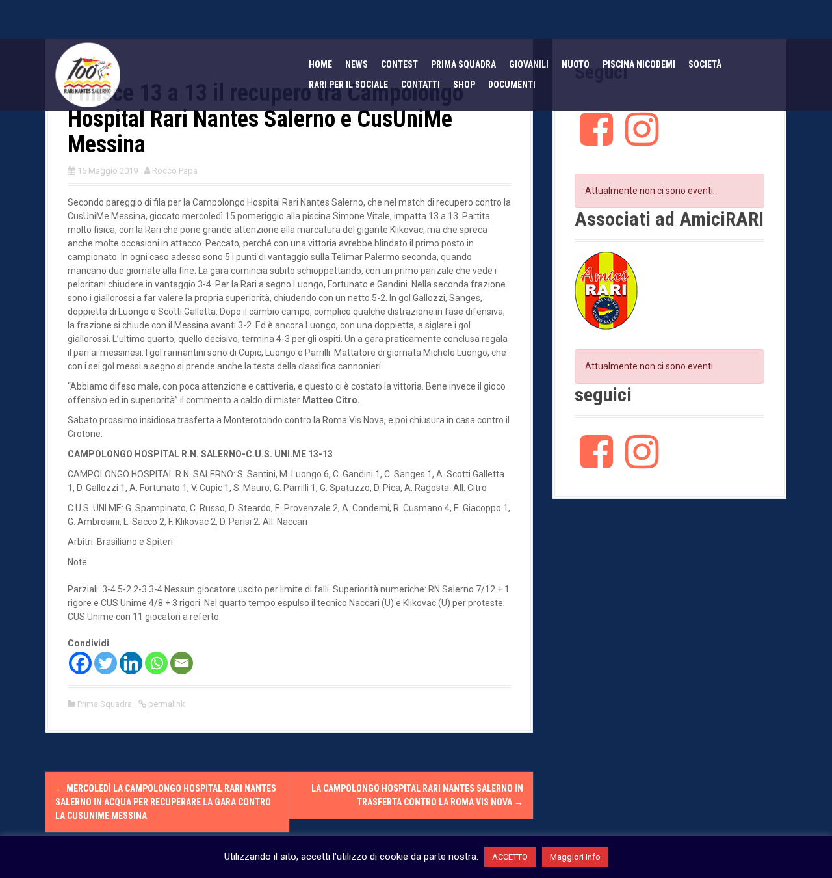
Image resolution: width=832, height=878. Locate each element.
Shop (464, 84)
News (356, 64)
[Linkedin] (131, 663)
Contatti (420, 84)
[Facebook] (80, 663)
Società (705, 64)
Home (320, 64)
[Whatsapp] (156, 663)
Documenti (512, 84)
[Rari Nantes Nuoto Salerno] (87, 74)
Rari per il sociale (348, 84)
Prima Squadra (104, 704)
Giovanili (529, 64)
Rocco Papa (175, 171)
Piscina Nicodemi (639, 64)
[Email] (181, 663)
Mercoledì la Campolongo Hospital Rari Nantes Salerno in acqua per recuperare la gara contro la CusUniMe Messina (165, 802)
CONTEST (399, 64)
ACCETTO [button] (510, 857)
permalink (165, 704)
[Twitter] (105, 663)
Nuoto (576, 64)
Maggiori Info (575, 857)
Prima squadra (463, 64)
